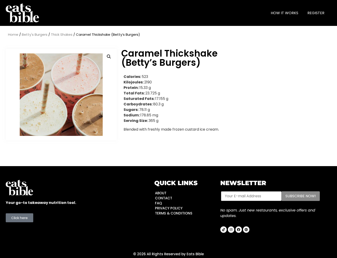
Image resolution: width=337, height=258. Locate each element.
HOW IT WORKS (284, 13)
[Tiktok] (223, 229)
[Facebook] (238, 229)
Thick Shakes (61, 34)
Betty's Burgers (34, 34)
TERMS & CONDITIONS (173, 213)
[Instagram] (231, 229)
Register (315, 13)
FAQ (158, 203)
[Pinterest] (246, 229)
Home (13, 34)
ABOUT (160, 193)
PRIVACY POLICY (168, 208)
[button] (109, 56)
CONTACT (163, 198)
